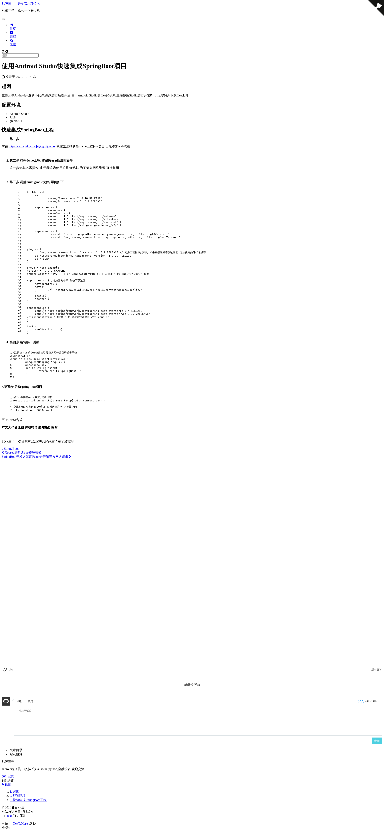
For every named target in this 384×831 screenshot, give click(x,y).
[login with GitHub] (6, 702)
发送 (377, 741)
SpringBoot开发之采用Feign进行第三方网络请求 (35, 456)
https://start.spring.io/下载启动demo (32, 146)
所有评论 (376, 669)
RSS (7, 784)
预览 (30, 701)
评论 (19, 701)
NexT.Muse (20, 823)
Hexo (9, 815)
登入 (361, 701)
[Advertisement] (192, 487)
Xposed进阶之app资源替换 (22, 452)
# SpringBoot (10, 448)
